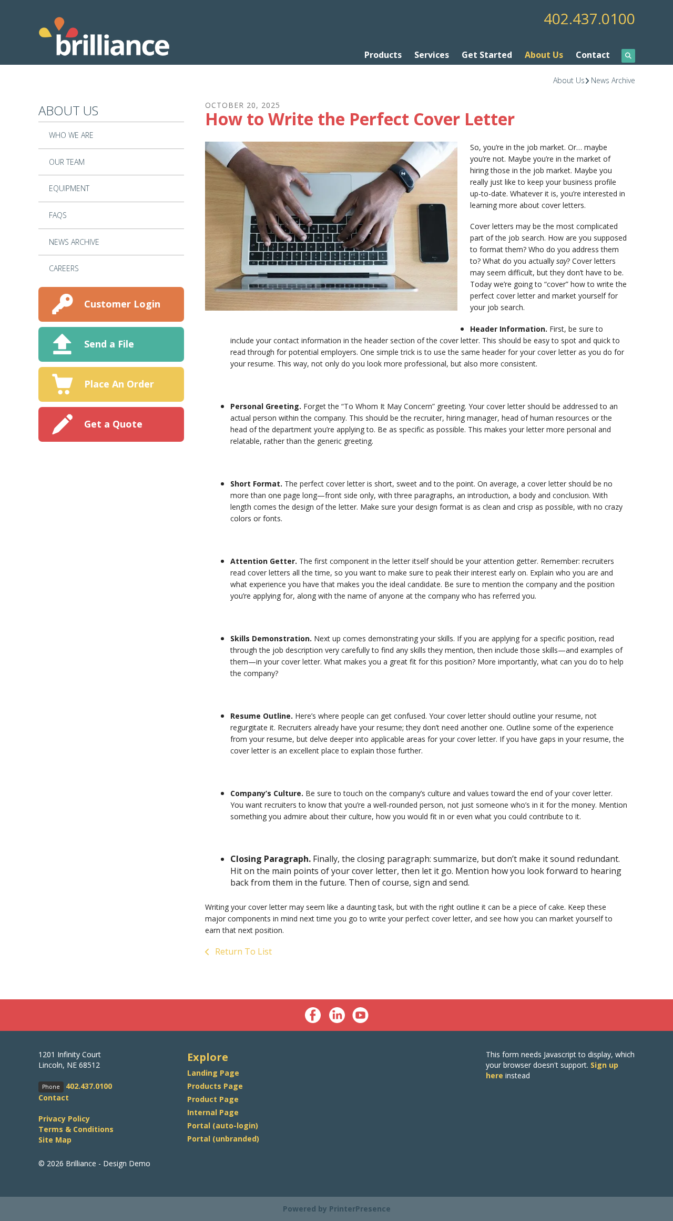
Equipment (69, 188)
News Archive (613, 80)
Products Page (215, 1086)
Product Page (213, 1099)
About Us (544, 55)
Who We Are (71, 135)
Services (431, 55)
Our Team (67, 162)
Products (383, 55)
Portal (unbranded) (223, 1139)
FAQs (58, 215)
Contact (593, 55)
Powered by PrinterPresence (337, 1209)
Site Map (55, 1140)
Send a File (109, 343)
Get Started (487, 55)
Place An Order (119, 384)
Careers (64, 268)
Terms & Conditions (76, 1129)
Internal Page (213, 1112)
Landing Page (213, 1073)
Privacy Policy (64, 1119)
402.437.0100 (589, 18)
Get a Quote (113, 424)
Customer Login (122, 303)
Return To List (242, 951)
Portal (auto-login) (222, 1125)
